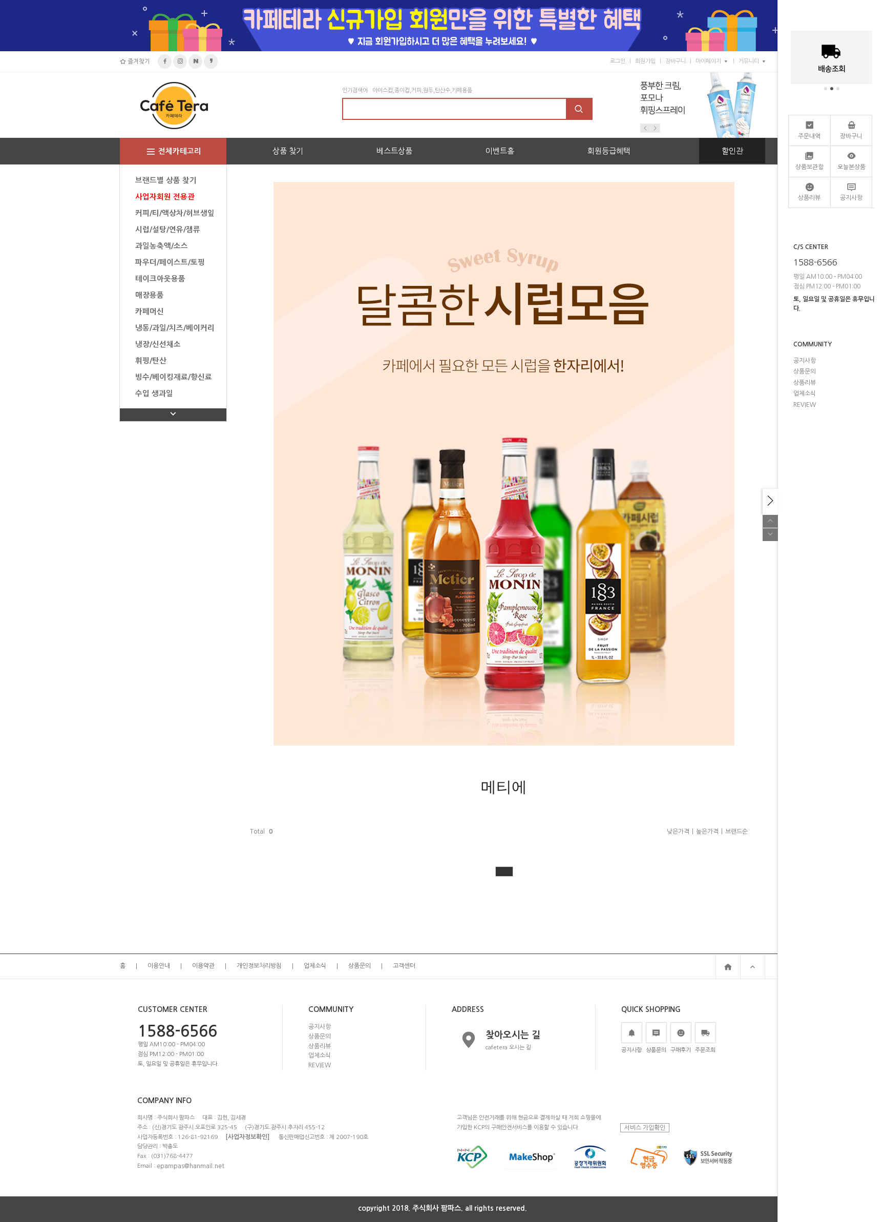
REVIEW (319, 1065)
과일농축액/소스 (161, 246)
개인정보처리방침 (259, 966)
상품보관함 (809, 167)
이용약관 (203, 966)
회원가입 (645, 61)
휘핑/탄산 (150, 360)
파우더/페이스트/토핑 (170, 262)
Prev (645, 128)
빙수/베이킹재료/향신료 (173, 377)
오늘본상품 (851, 167)
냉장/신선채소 (158, 344)
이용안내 (159, 966)
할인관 (732, 151)
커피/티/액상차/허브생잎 (175, 213)
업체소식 (315, 966)
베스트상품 (394, 151)
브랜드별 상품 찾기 (166, 180)
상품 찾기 (287, 151)
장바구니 (675, 61)
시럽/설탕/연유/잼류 (167, 229)
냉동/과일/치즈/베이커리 (175, 328)
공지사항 (319, 1027)
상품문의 (359, 966)
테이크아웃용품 (160, 278)
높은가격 (707, 832)
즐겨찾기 (138, 61)
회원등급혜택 (608, 151)
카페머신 (149, 311)
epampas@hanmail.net (190, 1166)
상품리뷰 (319, 1046)
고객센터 (404, 966)
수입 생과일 (154, 393)
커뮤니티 (749, 61)
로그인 (617, 61)
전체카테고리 (179, 151)
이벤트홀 (500, 151)
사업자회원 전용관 (165, 196)
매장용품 (149, 295)
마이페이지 (708, 61)
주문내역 (809, 136)
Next (655, 128)
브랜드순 (736, 832)
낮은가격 (678, 832)
